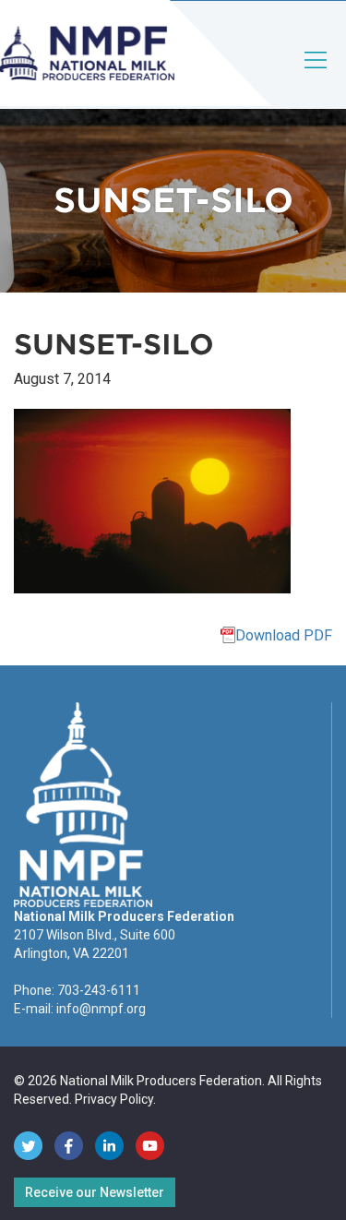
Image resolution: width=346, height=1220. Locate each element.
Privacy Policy (114, 1099)
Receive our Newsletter (94, 1192)
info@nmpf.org (101, 1008)
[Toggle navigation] (316, 75)
